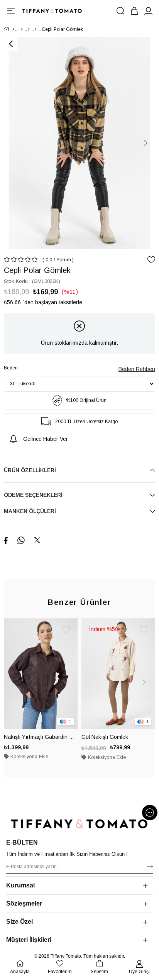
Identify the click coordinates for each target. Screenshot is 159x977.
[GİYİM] (22, 29)
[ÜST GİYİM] (29, 29)
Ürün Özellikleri (30, 470)
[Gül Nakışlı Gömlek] (118, 673)
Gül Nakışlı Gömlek (104, 737)
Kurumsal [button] (20, 885)
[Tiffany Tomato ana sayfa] (79, 824)
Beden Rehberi (136, 369)
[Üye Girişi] (148, 10)
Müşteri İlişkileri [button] (28, 939)
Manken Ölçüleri (30, 511)
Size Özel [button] (19, 921)
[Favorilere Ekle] (151, 260)
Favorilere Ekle (66, 630)
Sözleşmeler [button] (24, 903)
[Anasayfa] (13, 29)
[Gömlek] (36, 29)
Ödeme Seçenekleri (33, 495)
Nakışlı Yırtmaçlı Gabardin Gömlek (41, 737)
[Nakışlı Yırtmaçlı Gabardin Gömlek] (41, 673)
